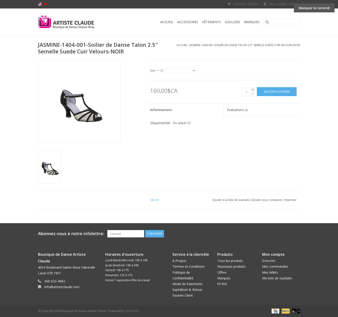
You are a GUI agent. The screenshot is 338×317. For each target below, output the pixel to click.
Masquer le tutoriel (314, 8)
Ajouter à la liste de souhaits (230, 200)
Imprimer (290, 200)
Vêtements (211, 22)
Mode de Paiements (187, 284)
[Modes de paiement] (275, 311)
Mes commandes (275, 266)
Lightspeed (131, 311)
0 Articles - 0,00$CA (246, 4)
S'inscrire (268, 261)
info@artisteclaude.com (62, 287)
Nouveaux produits (231, 266)
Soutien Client (182, 295)
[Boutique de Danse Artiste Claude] (75, 22)
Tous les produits (230, 261)
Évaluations (237, 110)
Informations (161, 110)
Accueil (166, 22)
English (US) (40, 4)
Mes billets (270, 272)
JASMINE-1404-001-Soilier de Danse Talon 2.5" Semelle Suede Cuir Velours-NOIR (245, 45)
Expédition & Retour (187, 289)
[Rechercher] (265, 22)
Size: (154, 70)
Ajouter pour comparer (267, 200)
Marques (252, 22)
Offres (221, 272)
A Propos (179, 261)
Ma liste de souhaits (277, 278)
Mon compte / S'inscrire (284, 4)
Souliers (232, 22)
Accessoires (187, 22)
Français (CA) (46, 4)
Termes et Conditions (188, 266)
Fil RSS (222, 284)
